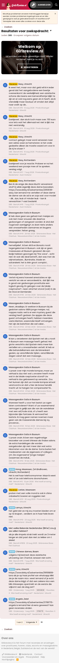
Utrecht (23, 110)
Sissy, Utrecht (20, 84)
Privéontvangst (42, 108)
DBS (10, 35)
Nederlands (26, 654)
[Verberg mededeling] (55, 14)
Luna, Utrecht (19, 569)
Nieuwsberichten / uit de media (32, 236)
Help (43, 657)
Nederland (13, 110)
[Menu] (3, 5)
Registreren (30, 67)
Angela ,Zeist (19, 598)
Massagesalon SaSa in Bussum (24, 212)
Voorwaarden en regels (13, 657)
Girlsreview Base (43, 233)
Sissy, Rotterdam (22, 160)
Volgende (30, 622)
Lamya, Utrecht (20, 507)
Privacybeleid (32, 657)
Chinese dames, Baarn (24, 551)
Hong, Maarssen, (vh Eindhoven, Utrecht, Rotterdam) (28, 471)
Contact (38, 654)
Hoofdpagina (8, 659)
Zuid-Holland (25, 175)
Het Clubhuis (14, 545)
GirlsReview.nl (10, 654)
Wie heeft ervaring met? (22, 593)
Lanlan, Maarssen (22, 489)
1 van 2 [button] (20, 622)
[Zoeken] (56, 5)
